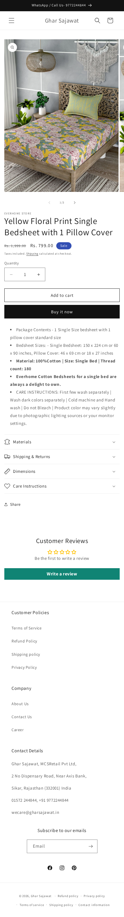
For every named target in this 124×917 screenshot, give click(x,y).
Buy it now (62, 311)
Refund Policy (24, 641)
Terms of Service (27, 628)
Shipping (32, 253)
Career (18, 729)
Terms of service (32, 905)
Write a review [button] (62, 574)
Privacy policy (94, 896)
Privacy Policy (24, 667)
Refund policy (68, 896)
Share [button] (15, 504)
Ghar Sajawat (41, 896)
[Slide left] (49, 202)
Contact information (94, 905)
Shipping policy (26, 654)
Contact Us (22, 716)
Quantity (11, 263)
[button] (11, 20)
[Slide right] (74, 202)
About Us (20, 703)
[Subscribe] (90, 846)
